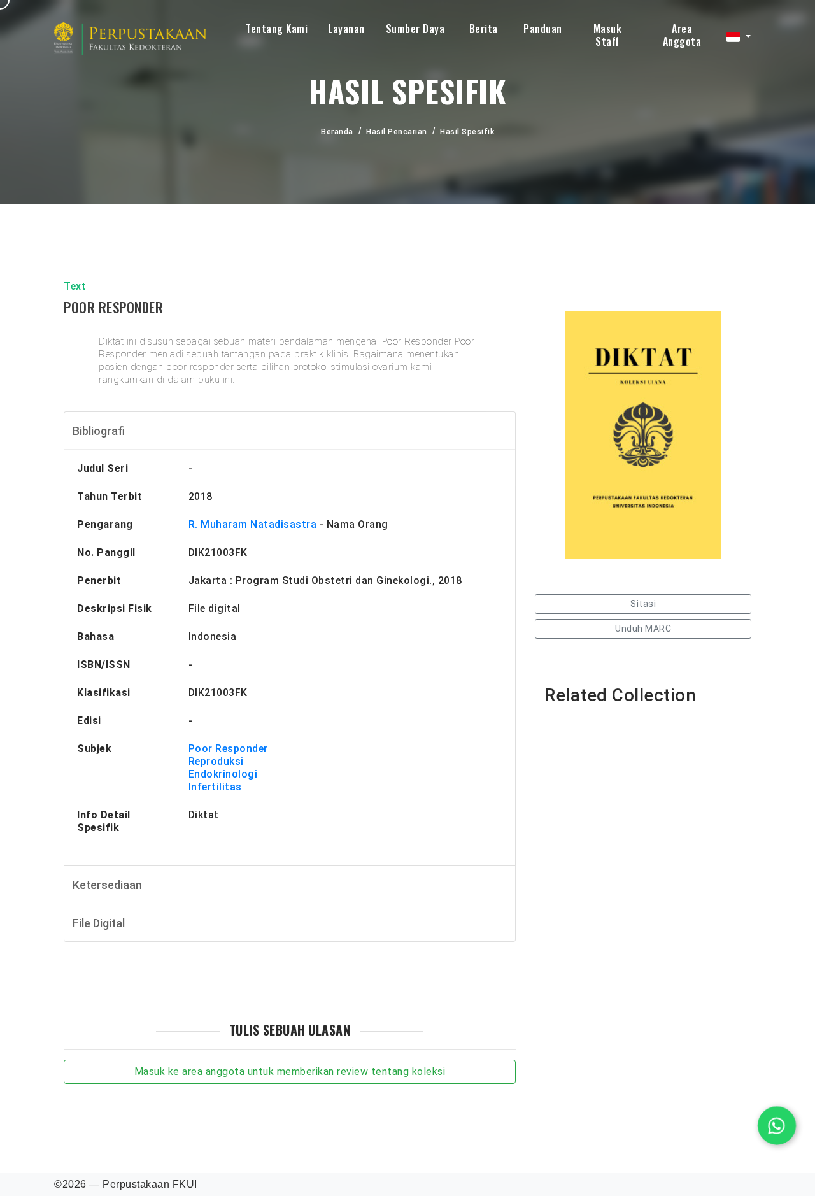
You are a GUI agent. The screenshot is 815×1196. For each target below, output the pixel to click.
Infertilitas (215, 787)
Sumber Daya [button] (415, 28)
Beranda (337, 131)
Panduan (542, 28)
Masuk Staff (607, 35)
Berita (483, 28)
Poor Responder (228, 749)
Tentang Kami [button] (277, 28)
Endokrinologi (223, 774)
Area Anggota (682, 35)
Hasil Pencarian (396, 131)
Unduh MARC (643, 628)
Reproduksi (216, 761)
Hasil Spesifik (467, 131)
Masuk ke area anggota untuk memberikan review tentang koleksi (290, 1071)
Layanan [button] (346, 28)
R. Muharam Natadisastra (252, 524)
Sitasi (643, 604)
